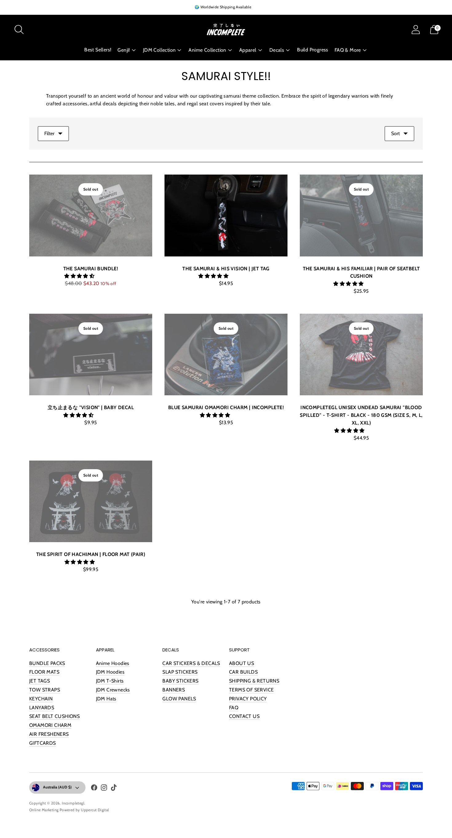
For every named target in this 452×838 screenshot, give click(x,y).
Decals (276, 50)
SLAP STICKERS (179, 672)
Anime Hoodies (112, 663)
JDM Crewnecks (113, 690)
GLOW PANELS (179, 699)
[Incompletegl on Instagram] (104, 789)
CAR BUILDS (243, 672)
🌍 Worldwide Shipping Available (223, 7)
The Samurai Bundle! (90, 269)
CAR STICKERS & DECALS (191, 663)
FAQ (233, 708)
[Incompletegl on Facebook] (94, 789)
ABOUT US (241, 663)
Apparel (247, 50)
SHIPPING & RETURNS (254, 681)
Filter (49, 133)
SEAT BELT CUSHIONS (54, 716)
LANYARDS (41, 708)
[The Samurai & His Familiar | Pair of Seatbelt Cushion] (361, 215)
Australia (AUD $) (57, 787)
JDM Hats (106, 699)
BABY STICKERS (180, 681)
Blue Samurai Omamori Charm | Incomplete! (226, 407)
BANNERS (173, 690)
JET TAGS (39, 681)
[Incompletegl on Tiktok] (113, 789)
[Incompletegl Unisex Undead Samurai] (361, 355)
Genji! (123, 50)
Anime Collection (207, 50)
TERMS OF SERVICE (251, 690)
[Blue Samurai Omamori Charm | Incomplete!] (226, 355)
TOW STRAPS (44, 690)
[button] (80, 276)
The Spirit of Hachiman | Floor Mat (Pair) (90, 554)
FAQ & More (348, 50)
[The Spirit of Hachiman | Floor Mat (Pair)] (90, 501)
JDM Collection (159, 50)
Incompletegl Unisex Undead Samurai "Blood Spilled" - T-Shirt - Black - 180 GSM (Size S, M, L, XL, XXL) (361, 415)
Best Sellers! (97, 50)
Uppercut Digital (95, 810)
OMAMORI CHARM (50, 725)
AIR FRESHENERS (49, 734)
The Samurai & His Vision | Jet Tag (226, 269)
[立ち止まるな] (90, 355)
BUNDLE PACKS (47, 663)
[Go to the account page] (415, 29)
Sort (395, 133)
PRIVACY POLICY (248, 699)
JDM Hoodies (110, 672)
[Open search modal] (19, 29)
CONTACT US (244, 716)
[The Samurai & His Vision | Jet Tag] (226, 215)
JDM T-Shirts (110, 681)
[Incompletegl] (226, 29)
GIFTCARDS (42, 743)
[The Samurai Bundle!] (90, 215)
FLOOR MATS (44, 672)
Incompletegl (73, 803)
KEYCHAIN (41, 699)
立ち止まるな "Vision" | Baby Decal (91, 407)
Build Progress (312, 50)
